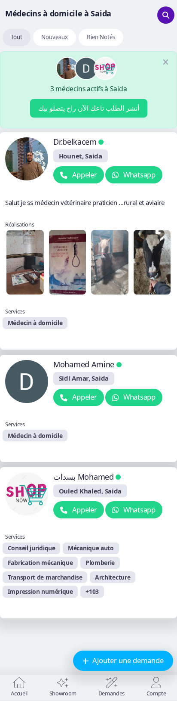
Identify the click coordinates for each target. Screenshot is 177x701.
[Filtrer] (165, 15)
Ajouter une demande (127, 660)
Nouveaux (54, 37)
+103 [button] (92, 591)
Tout (16, 37)
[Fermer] (165, 62)
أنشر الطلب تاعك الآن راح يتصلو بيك (88, 108)
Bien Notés (101, 37)
